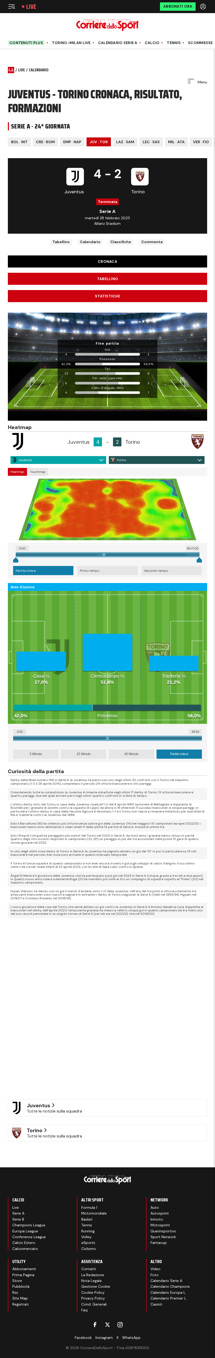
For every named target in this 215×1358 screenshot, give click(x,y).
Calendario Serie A (117, 43)
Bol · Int (19, 142)
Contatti (88, 1268)
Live (31, 6)
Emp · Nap (72, 142)
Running (88, 1231)
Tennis (174, 43)
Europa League (25, 1231)
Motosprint (160, 1225)
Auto (154, 1207)
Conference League (29, 1236)
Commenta (152, 241)
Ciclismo (88, 1248)
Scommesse (200, 43)
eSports (88, 1242)
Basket (87, 1219)
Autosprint (159, 1213)
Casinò (156, 1304)
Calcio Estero (23, 1242)
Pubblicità (20, 1286)
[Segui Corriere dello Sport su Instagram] (120, 1325)
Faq (84, 1310)
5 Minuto (36, 754)
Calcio (152, 43)
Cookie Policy (93, 1292)
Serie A (18, 1213)
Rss (15, 1292)
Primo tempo (89, 571)
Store (17, 1280)
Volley (86, 1236)
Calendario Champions (170, 1286)
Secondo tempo (156, 571)
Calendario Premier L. (168, 1298)
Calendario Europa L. (168, 1292)
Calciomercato (25, 1248)
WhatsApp (131, 1337)
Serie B (18, 1219)
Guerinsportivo (163, 1231)
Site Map (20, 1298)
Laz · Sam (125, 142)
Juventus (25, 460)
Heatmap (17, 472)
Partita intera (26, 571)
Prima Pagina (23, 1275)
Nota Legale (91, 1280)
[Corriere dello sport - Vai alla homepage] (107, 25)
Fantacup (158, 1242)
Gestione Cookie (95, 1286)
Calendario (90, 241)
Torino (121, 460)
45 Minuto (131, 754)
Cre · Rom (45, 142)
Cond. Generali (94, 1304)
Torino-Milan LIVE (71, 43)
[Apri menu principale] (11, 6)
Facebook (83, 1337)
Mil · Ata (176, 142)
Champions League (28, 1225)
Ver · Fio (201, 142)
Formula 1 (89, 1207)
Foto (154, 1275)
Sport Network (163, 1236)
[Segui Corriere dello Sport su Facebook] (95, 1325)
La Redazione (92, 1275)
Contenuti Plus (26, 42)
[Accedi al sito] (203, 6)
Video (155, 1268)
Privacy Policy (93, 1298)
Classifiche (120, 241)
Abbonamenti (24, 1268)
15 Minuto (84, 754)
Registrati (20, 1304)
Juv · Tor (99, 142)
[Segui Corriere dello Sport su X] (107, 1325)
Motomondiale (94, 1213)
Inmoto (156, 1219)
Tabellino (61, 241)
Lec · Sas (151, 142)
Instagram (104, 1337)
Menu (202, 82)
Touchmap (38, 472)
